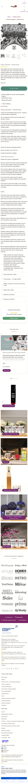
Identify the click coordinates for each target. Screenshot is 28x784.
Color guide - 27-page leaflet (12, 279)
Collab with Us (5, 693)
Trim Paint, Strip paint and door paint (10, 725)
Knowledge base (14, 329)
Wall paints (6, 546)
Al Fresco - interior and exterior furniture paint (12, 721)
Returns (3, 679)
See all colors (4, 106)
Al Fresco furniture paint (10, 434)
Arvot (2, 696)
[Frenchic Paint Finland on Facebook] (4, 668)
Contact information (6, 686)
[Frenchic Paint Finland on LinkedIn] (9, 668)
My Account (4, 677)
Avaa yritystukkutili (6, 691)
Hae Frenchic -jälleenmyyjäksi (8, 689)
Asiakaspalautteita (5, 700)
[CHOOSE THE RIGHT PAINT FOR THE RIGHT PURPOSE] (14, 342)
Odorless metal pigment (10, 490)
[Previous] (10, 52)
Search (3, 711)
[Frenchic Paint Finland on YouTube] (18, 668)
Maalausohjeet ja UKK (6, 714)
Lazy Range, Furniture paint (8, 723)
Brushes (5, 462)
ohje (4, 363)
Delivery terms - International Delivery (10, 681)
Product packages (5, 730)
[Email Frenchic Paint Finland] (2, 668)
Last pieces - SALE (5, 737)
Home (9, 16)
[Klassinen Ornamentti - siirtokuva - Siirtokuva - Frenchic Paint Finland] (14, 36)
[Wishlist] (24, 6)
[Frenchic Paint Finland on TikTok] (13, 668)
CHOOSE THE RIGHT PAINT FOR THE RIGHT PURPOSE (14, 352)
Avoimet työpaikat (6, 703)
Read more (6, 370)
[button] (4, 66)
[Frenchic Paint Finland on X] (16, 668)
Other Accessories (8, 406)
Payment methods (9, 299)
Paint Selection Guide (10, 274)
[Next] (18, 52)
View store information (6, 100)
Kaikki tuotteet (17, 16)
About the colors (9, 290)
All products (4, 716)
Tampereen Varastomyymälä (8, 698)
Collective (3, 705)
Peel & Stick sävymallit (7, 732)
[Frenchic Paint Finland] (14, 7)
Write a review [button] (14, 318)
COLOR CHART (5, 735)
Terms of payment (5, 684)
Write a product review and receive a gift (14, 284)
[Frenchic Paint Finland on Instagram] (7, 668)
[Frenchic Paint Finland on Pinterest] (11, 668)
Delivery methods (9, 294)
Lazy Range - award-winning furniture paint (14, 517)
